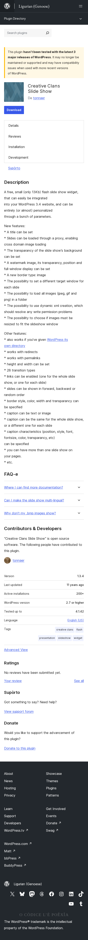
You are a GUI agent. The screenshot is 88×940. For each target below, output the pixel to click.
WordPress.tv (16, 830)
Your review (13, 681)
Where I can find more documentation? (33, 487)
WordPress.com (18, 844)
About (8, 774)
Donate (53, 823)
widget (78, 637)
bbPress (12, 858)
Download (14, 110)
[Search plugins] (47, 33)
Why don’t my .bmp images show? (30, 513)
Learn (8, 809)
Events (51, 816)
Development (18, 157)
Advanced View (16, 650)
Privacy (9, 795)
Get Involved (56, 809)
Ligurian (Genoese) (28, 884)
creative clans (64, 629)
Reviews (14, 136)
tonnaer (39, 98)
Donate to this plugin (19, 748)
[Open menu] (81, 6)
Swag (52, 830)
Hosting (10, 788)
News (8, 781)
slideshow (64, 637)
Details (13, 125)
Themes (52, 781)
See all (79, 681)
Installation (16, 147)
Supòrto (14, 168)
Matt (10, 851)
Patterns (52, 795)
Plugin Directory (15, 18)
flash (79, 629)
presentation (47, 637)
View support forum (19, 711)
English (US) (76, 620)
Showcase (54, 774)
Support (10, 816)
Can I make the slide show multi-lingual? (34, 500)
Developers (12, 823)
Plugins (51, 788)
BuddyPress (15, 865)
